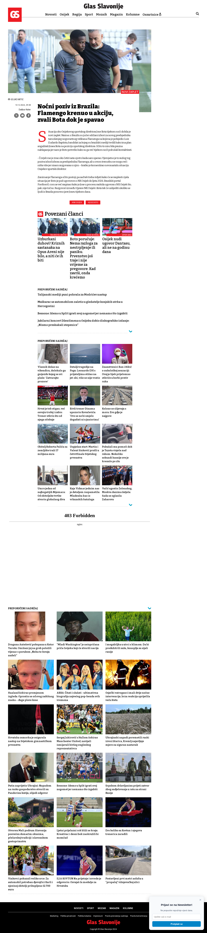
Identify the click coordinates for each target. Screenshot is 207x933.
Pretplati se (177, 924)
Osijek (64, 14)
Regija (77, 14)
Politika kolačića (84, 916)
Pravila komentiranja (138, 916)
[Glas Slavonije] (15, 20)
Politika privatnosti (68, 916)
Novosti (51, 14)
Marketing (54, 916)
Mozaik (101, 14)
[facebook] (28, 115)
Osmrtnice (150, 14)
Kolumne (133, 14)
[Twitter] (16, 115)
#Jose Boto (93, 202)
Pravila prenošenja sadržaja (116, 916)
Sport (89, 14)
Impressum (98, 916)
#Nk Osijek (77, 202)
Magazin (116, 14)
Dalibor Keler (25, 109)
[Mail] (22, 115)
